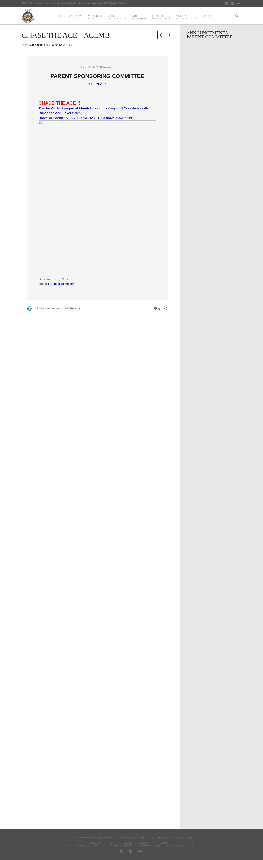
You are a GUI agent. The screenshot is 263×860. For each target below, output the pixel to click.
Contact (194, 845)
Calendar (80, 845)
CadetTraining (127, 844)
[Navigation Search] (236, 15)
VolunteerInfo (96, 844)
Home (67, 845)
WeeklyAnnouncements (164, 844)
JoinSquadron (112, 844)
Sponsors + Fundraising (144, 844)
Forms (181, 845)
